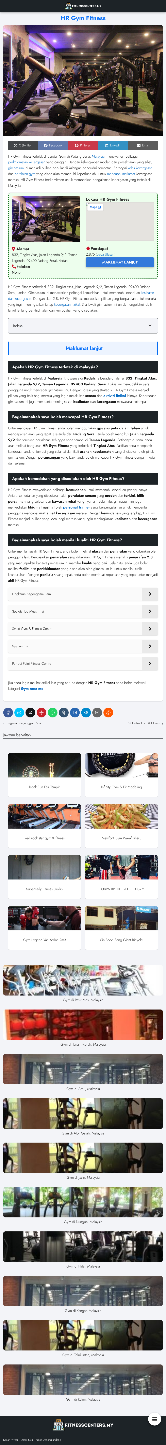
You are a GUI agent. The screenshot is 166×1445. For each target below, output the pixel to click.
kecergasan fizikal (67, 304)
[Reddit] (108, 712)
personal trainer (76, 507)
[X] (30, 712)
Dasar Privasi (10, 1440)
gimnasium (16, 168)
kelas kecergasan (140, 168)
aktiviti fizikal (114, 395)
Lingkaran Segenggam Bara (23, 723)
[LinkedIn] (75, 712)
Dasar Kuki (27, 1440)
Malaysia (98, 156)
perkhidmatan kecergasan (26, 162)
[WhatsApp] (52, 712)
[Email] (97, 712)
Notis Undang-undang (48, 1440)
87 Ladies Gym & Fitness (144, 723)
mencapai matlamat (121, 173)
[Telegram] (86, 712)
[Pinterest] (41, 712)
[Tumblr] (64, 712)
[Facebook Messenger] (19, 712)
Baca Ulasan (105, 254)
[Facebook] (8, 712)
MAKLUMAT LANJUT (120, 262)
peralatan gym (25, 173)
